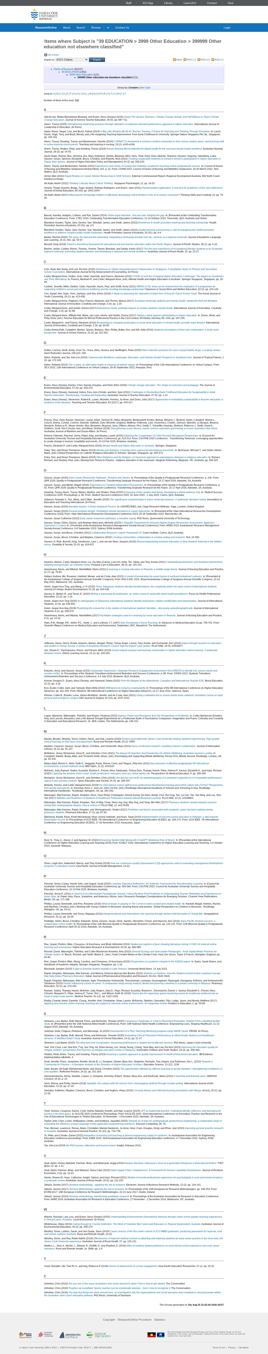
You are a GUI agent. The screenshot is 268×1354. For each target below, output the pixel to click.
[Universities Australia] (69, 1335)
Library (168, 3)
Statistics (159, 1319)
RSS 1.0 (191, 59)
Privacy (232, 1347)
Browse (96, 27)
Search (80, 27)
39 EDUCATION (70, 72)
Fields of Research (64, 69)
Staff (128, 3)
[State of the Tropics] (99, 1335)
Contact (212, 3)
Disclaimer (244, 1347)
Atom (179, 59)
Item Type (145, 87)
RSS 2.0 (205, 59)
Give (230, 3)
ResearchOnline (46, 27)
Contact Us (122, 27)
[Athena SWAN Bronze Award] (25, 1335)
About (66, 27)
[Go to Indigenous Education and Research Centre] (151, 1335)
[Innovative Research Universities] (45, 1335)
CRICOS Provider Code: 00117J (75, 1347)
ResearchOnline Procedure (134, 1319)
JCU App (147, 3)
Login (227, 27)
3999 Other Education (81, 74)
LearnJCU (190, 3)
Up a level (53, 54)
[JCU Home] (44, 13)
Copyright (109, 1319)
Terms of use (218, 1347)
